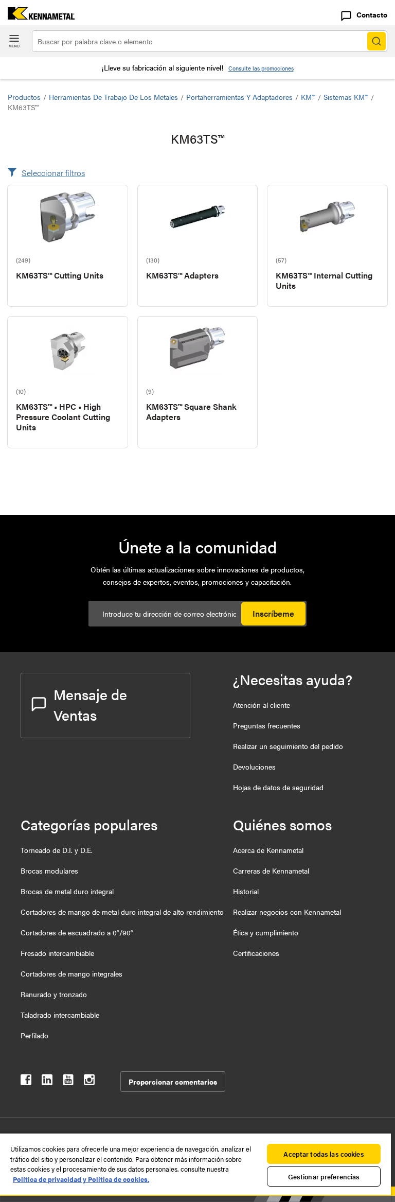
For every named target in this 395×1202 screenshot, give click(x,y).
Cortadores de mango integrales (71, 973)
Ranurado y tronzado (54, 994)
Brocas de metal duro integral (67, 891)
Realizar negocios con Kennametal (287, 912)
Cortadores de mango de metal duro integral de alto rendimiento (122, 912)
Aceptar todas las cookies (323, 1154)
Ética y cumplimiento (265, 932)
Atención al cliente (261, 705)
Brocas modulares (49, 870)
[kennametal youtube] (68, 1082)
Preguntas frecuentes (266, 725)
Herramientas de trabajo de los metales (113, 97)
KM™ (308, 97)
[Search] (376, 41)
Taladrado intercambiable (60, 1014)
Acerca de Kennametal (268, 850)
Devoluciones (254, 766)
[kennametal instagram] (89, 1082)
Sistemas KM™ (346, 97)
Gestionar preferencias (324, 1176)
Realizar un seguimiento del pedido (288, 746)
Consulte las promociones (261, 68)
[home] (37, 16)
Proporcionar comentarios (173, 1081)
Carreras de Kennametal (271, 870)
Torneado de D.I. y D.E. (57, 850)
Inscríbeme (273, 613)
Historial (246, 891)
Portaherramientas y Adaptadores (239, 97)
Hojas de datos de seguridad (278, 787)
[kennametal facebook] (26, 1082)
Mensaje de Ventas (90, 704)
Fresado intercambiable (57, 953)
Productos (24, 97)
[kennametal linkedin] (47, 1082)
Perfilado (34, 1035)
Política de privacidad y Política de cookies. (81, 1179)
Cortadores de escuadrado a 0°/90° (77, 932)
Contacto (371, 14)
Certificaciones (256, 953)
